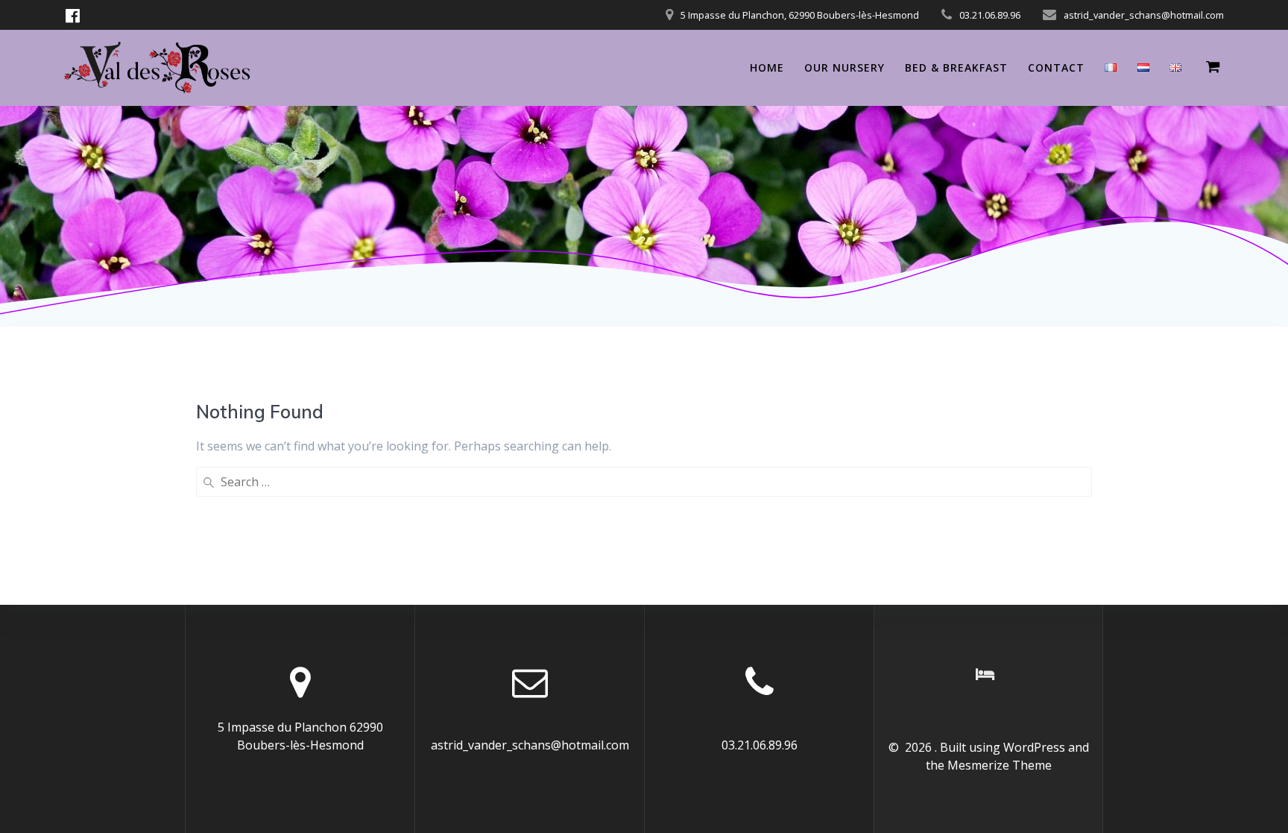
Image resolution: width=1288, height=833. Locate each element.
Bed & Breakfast (956, 67)
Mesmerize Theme (999, 765)
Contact (1056, 67)
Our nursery (844, 67)
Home (767, 67)
